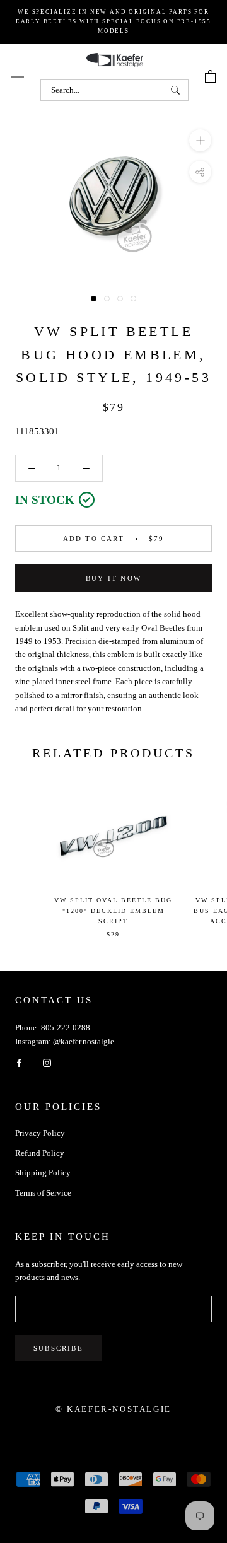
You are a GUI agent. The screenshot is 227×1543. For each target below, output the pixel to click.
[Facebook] (19, 1061)
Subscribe (58, 1348)
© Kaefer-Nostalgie (113, 1409)
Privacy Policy (40, 1133)
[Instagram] (47, 1061)
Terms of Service (43, 1192)
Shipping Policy (43, 1172)
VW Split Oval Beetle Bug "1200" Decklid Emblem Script (113, 910)
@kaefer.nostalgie (83, 1041)
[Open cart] (210, 77)
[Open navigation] (17, 76)
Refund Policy (39, 1153)
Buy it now (113, 578)
